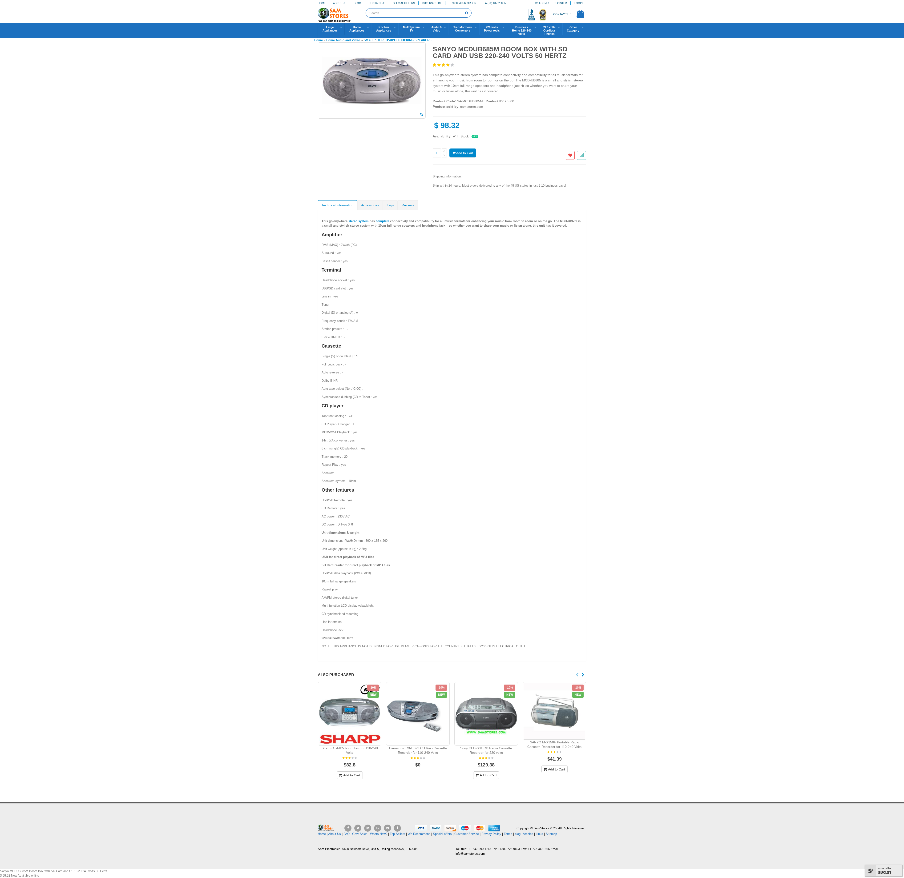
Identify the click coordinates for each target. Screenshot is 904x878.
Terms (508, 834)
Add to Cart (464, 153)
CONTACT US (562, 14)
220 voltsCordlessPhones (549, 31)
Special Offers (404, 3)
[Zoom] (421, 114)
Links (539, 834)
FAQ (346, 834)
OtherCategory (573, 29)
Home (322, 3)
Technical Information (337, 205)
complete (382, 221)
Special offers (442, 834)
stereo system (358, 221)
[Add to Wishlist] (570, 155)
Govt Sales (359, 834)
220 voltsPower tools (492, 29)
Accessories (370, 205)
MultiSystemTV (411, 29)
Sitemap (551, 834)
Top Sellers (397, 834)
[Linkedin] (367, 828)
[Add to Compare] (581, 155)
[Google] (377, 828)
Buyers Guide (432, 3)
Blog (357, 3)
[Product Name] (349, 714)
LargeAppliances (330, 29)
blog (518, 834)
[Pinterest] (387, 828)
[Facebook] (347, 828)
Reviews (408, 205)
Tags (390, 205)
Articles (528, 834)
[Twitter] (357, 828)
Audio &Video (436, 29)
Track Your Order (462, 3)
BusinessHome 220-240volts (522, 31)
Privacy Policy (491, 834)
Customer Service (466, 834)
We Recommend (419, 834)
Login (578, 3)
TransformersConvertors (462, 29)
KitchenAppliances (383, 29)
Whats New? (378, 834)
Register (560, 3)
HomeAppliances (356, 29)
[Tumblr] (397, 828)
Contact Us (377, 3)
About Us (339, 3)
